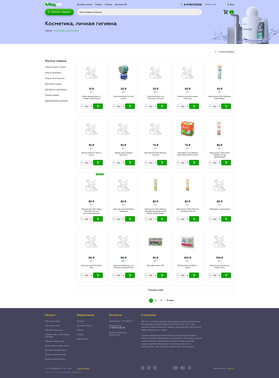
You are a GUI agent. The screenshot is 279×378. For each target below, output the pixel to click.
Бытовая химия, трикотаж (55, 359)
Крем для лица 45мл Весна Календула (123, 210)
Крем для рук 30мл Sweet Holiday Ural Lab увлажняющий (220, 155)
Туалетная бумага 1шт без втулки (123, 97)
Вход (232, 4)
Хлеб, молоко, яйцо (52, 321)
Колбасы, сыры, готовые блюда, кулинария (57, 335)
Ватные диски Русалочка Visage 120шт (219, 266)
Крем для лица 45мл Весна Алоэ (91, 266)
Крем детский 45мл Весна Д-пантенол (155, 154)
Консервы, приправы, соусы (56, 350)
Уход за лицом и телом (55, 67)
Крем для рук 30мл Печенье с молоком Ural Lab (188, 210)
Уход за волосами (53, 72)
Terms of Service (76, 372)
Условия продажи (83, 368)
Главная (48, 30)
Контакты (80, 321)
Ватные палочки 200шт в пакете (187, 266)
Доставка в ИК (121, 4)
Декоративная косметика (56, 101)
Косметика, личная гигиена (55, 354)
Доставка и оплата (84, 4)
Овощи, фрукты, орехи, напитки (57, 346)
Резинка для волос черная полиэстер (187, 97)
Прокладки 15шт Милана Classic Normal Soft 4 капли (187, 154)
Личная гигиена (52, 95)
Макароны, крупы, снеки (54, 341)
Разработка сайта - (223, 368)
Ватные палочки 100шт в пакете (91, 154)
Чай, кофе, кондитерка (54, 330)
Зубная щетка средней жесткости (123, 154)
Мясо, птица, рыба (52, 325)
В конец (170, 300)
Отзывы (98, 4)
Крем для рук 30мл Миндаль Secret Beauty (219, 97)
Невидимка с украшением (219, 209)
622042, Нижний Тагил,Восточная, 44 (118, 333)
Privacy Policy (68, 372)
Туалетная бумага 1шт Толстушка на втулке (155, 97)
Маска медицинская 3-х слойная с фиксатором (91, 97)
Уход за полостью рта (54, 78)
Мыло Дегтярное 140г (155, 265)
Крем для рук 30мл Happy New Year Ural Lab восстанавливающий (91, 211)
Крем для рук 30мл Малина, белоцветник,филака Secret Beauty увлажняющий (155, 211)
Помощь (108, 4)
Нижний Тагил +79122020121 (121, 321)
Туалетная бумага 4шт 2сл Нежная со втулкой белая (123, 266)
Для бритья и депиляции (56, 89)
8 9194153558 (193, 4)
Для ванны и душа (53, 84)
